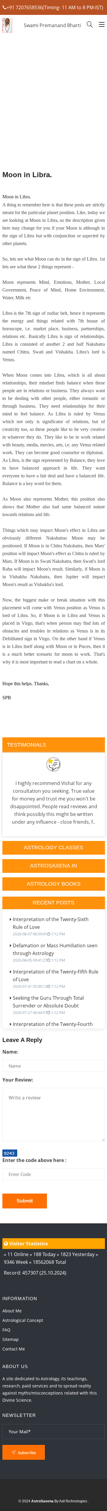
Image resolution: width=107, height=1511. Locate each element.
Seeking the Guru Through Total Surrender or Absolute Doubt (48, 1005)
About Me (12, 1311)
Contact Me (13, 1349)
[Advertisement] (53, 117)
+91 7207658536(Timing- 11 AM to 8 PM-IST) (55, 7)
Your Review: (17, 1080)
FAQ (6, 1330)
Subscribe (26, 1452)
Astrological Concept (22, 1320)
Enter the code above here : (34, 1160)
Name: (10, 1052)
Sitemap (10, 1339)
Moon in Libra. (27, 175)
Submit (25, 1200)
